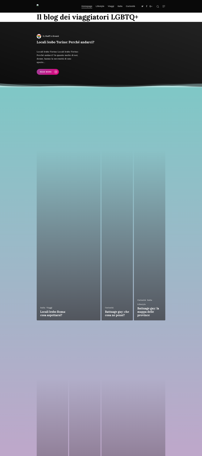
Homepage (86, 6)
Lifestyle (100, 6)
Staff (47, 36)
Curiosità (130, 6)
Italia (120, 6)
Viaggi (111, 6)
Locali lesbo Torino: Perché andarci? (65, 42)
